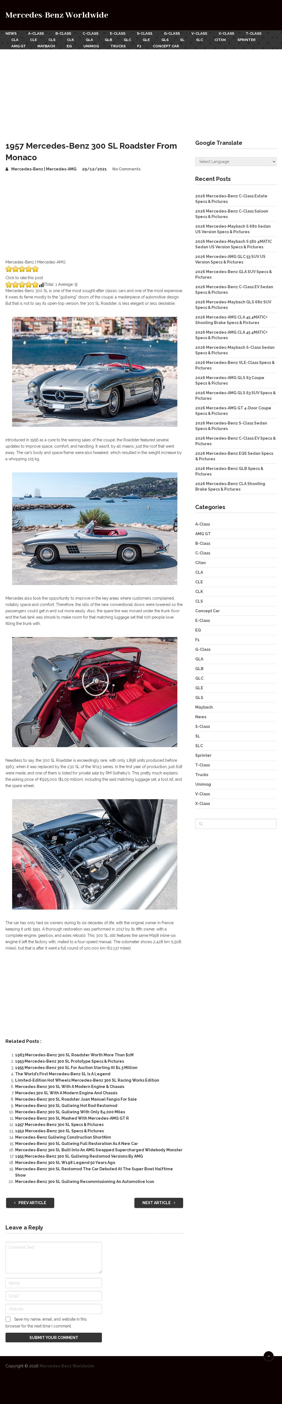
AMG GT (18, 46)
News (11, 33)
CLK (70, 40)
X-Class (226, 33)
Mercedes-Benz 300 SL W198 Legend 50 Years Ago (65, 1162)
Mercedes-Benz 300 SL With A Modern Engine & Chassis (69, 1086)
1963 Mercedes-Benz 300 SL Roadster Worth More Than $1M (74, 1055)
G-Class (172, 33)
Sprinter (246, 40)
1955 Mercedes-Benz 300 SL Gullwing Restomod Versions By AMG (79, 1156)
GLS (165, 40)
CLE (33, 40)
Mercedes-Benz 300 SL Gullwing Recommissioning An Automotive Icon (84, 1181)
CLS (51, 40)
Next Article (157, 1203)
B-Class (63, 33)
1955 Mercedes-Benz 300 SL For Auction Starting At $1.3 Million (76, 1067)
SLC (199, 40)
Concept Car (166, 46)
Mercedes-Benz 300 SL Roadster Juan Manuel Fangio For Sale (76, 1099)
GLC (127, 40)
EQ (69, 46)
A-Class (36, 33)
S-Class (144, 33)
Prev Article (32, 1203)
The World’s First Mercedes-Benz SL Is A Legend (62, 1074)
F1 (139, 46)
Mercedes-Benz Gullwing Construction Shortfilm (63, 1137)
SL (182, 40)
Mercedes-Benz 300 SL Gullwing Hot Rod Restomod (66, 1105)
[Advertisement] (141, 90)
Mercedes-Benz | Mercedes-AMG (44, 169)
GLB (108, 40)
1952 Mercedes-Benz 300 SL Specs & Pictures (59, 1131)
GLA (89, 40)
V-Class (199, 33)
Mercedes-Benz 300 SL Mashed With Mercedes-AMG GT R (72, 1118)
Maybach (46, 46)
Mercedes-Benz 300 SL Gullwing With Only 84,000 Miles (70, 1112)
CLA (14, 40)
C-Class (90, 33)
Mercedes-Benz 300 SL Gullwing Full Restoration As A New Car (76, 1143)
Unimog (91, 46)
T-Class (253, 33)
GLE (146, 40)
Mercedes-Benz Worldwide (57, 15)
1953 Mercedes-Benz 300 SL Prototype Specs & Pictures (69, 1061)
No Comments (126, 169)
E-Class (117, 33)
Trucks (118, 46)
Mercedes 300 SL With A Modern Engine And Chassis (66, 1093)
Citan (220, 40)
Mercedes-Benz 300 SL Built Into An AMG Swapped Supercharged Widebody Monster (99, 1150)
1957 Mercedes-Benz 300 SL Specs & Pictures (59, 1124)
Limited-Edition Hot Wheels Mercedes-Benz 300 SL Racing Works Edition (87, 1080)
